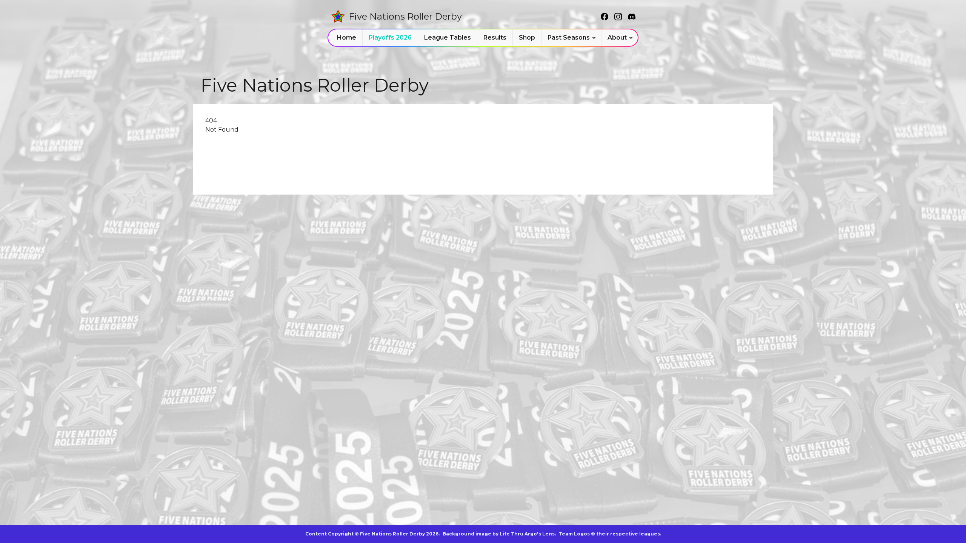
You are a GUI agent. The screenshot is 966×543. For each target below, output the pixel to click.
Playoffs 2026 (390, 37)
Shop (527, 37)
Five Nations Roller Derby (405, 16)
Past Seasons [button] (569, 37)
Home (346, 37)
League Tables (447, 37)
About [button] (617, 37)
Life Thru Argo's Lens (527, 534)
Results (494, 37)
